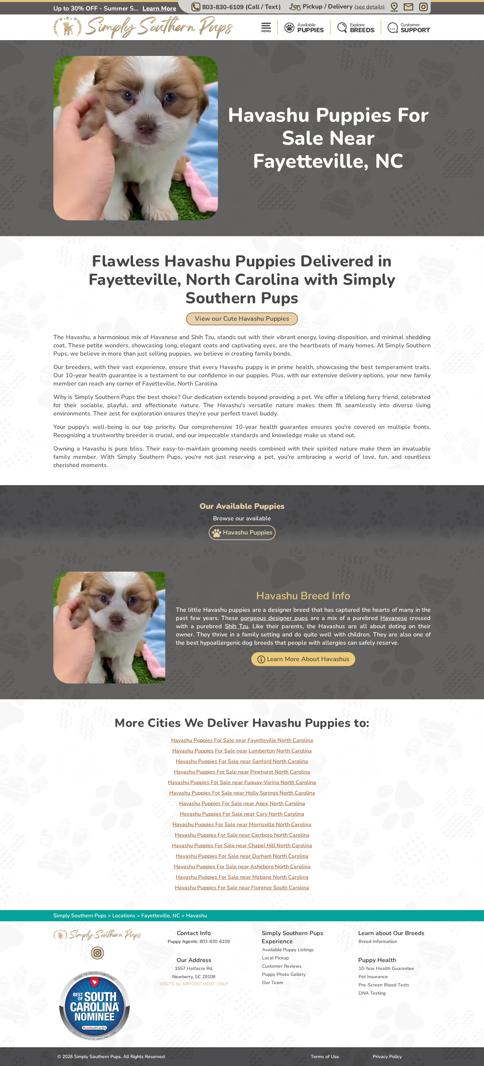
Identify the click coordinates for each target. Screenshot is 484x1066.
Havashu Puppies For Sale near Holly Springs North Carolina (242, 793)
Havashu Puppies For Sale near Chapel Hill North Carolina (242, 845)
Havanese (393, 618)
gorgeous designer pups (274, 618)
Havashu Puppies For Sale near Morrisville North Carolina (242, 824)
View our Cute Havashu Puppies (242, 318)
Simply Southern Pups (79, 915)
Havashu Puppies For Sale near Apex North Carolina (242, 803)
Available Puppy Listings (288, 950)
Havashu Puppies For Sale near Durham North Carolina (242, 856)
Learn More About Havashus (308, 659)
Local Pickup (275, 958)
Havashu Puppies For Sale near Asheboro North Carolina (242, 866)
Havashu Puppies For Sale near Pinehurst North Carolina (242, 772)
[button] (236, 6)
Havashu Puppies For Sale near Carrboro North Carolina (242, 835)
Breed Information (378, 941)
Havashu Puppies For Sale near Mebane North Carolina (242, 877)
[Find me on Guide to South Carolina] (94, 1005)
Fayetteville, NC (161, 915)
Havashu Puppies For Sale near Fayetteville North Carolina (242, 740)
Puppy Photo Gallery (284, 974)
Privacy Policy (387, 1057)
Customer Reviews (282, 966)
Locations (123, 915)
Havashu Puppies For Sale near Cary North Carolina (242, 814)
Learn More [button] (159, 8)
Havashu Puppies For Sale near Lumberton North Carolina (242, 751)
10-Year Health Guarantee (386, 968)
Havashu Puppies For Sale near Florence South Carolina (242, 887)
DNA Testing (372, 993)
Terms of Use (325, 1057)
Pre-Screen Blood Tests (384, 985)
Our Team (272, 982)
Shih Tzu (237, 626)
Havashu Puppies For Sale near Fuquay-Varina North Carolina (242, 782)
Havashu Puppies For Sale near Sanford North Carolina (242, 761)
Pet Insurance (373, 977)
